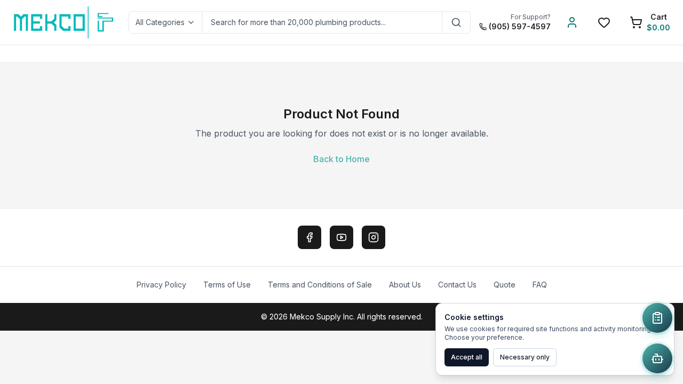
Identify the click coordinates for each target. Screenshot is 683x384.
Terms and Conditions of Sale (320, 284)
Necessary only (525, 357)
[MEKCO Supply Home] (64, 22)
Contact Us (457, 284)
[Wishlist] (604, 22)
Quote (504, 284)
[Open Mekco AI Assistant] (657, 358)
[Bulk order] (657, 318)
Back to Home (341, 159)
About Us (405, 284)
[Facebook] (309, 237)
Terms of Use (227, 284)
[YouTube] (341, 237)
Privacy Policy (161, 284)
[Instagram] (373, 237)
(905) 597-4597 (520, 26)
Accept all (466, 357)
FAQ (540, 284)
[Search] (456, 22)
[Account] (572, 22)
